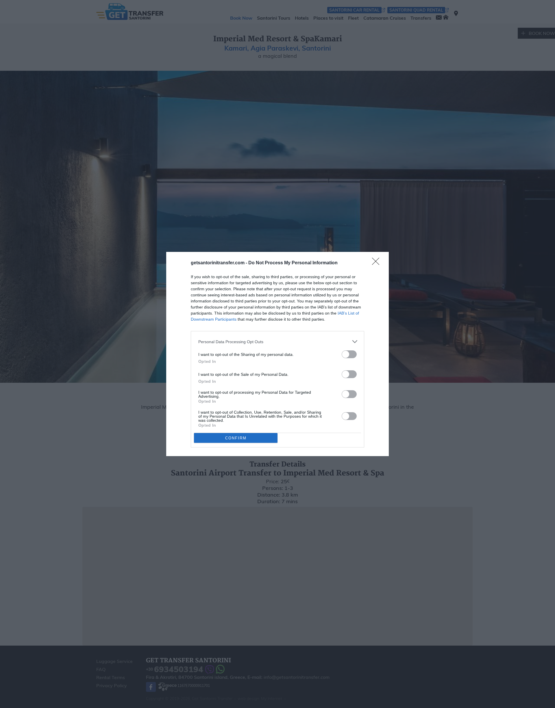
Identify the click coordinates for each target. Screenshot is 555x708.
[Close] (377, 263)
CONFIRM (236, 438)
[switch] (349, 354)
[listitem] (277, 342)
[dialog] (277, 354)
